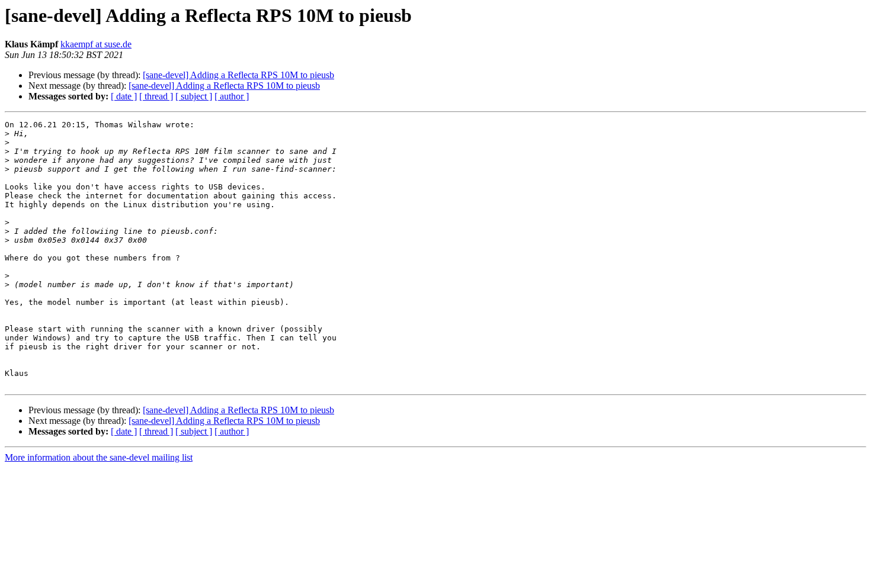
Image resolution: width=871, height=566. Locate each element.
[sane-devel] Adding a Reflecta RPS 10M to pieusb (238, 75)
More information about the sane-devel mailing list (99, 457)
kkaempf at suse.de (96, 44)
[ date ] (124, 96)
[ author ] (231, 96)
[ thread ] (156, 96)
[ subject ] (193, 96)
